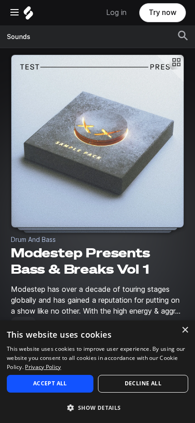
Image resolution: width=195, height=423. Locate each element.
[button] (97, 407)
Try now (162, 12)
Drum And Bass (33, 239)
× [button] (184, 330)
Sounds (18, 36)
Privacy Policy (43, 367)
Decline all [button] (143, 383)
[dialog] (97, 371)
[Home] (28, 15)
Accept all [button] (50, 383)
